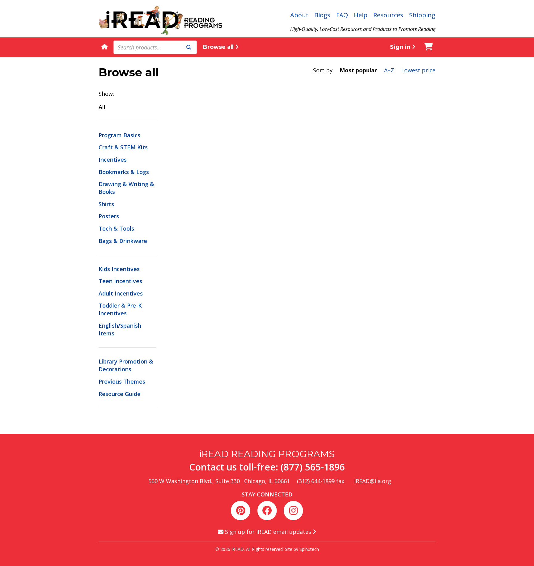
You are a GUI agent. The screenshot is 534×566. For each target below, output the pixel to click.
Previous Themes (122, 381)
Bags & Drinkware (123, 241)
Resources (388, 15)
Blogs (322, 15)
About (299, 15)
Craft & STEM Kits (123, 147)
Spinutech (309, 549)
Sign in (401, 47)
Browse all (219, 47)
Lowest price (418, 70)
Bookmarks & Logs (124, 172)
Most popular (358, 70)
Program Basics (119, 135)
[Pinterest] (242, 509)
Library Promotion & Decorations (126, 365)
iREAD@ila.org (372, 481)
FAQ (342, 15)
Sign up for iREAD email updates (268, 531)
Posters (109, 216)
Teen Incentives (120, 281)
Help (360, 15)
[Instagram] (293, 509)
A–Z (389, 70)
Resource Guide (120, 394)
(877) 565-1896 (313, 467)
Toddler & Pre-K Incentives (120, 309)
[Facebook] (268, 509)
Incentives (113, 159)
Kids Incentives (119, 269)
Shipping (422, 15)
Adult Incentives (121, 293)
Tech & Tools (116, 228)
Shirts (106, 204)
